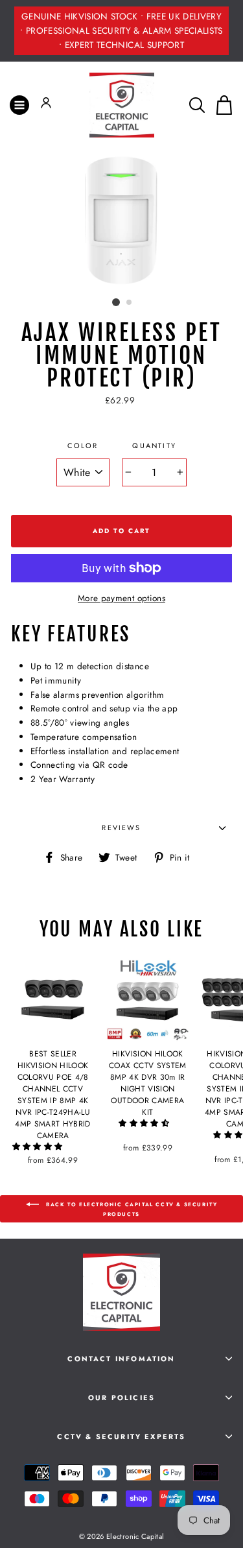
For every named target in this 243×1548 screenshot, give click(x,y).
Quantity (154, 445)
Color (82, 445)
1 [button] (116, 302)
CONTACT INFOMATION (121, 1358)
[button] (38, 1146)
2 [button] (129, 303)
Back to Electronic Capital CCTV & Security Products (131, 1209)
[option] (121, 30)
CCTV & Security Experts (121, 1436)
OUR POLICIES (121, 1397)
